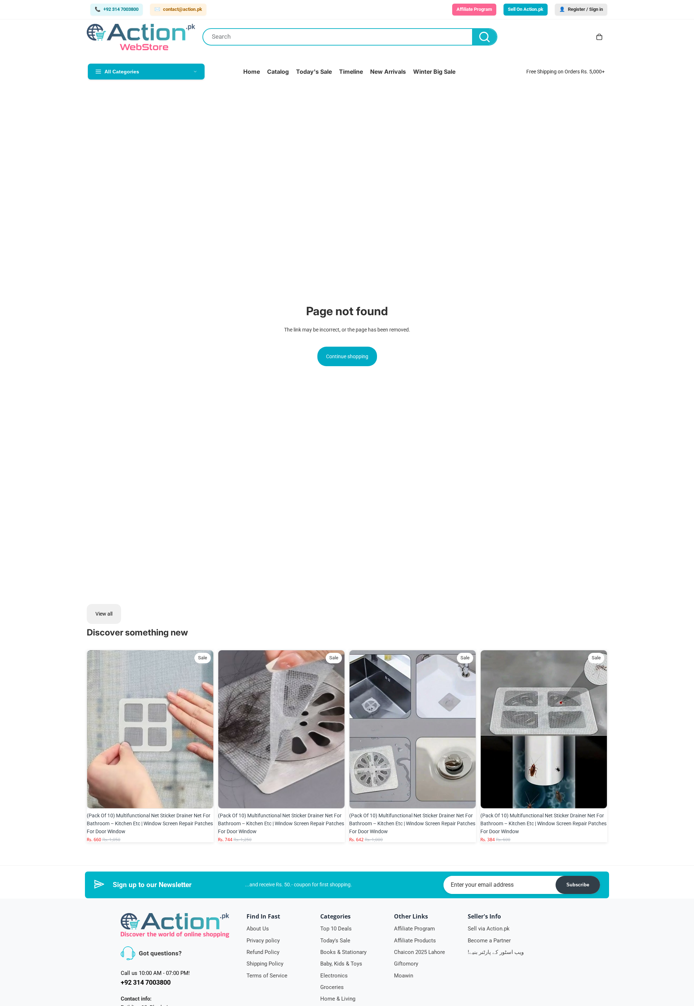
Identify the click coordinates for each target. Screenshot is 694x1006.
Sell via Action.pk (489, 928)
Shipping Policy (265, 963)
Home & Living (337, 999)
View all (103, 614)
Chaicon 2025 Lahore (419, 952)
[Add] (202, 797)
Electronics (334, 975)
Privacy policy (263, 940)
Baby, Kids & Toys (341, 963)
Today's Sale (335, 940)
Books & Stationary (343, 952)
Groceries (332, 987)
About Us (258, 928)
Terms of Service (267, 975)
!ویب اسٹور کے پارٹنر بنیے (496, 952)
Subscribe (577, 884)
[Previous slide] (97, 729)
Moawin (403, 975)
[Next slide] (203, 729)
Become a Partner (489, 940)
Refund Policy (263, 952)
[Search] (484, 37)
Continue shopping (347, 356)
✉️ (178, 9)
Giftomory (406, 963)
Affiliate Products (415, 940)
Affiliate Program (414, 928)
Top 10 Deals (336, 928)
